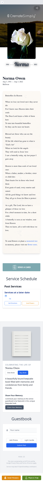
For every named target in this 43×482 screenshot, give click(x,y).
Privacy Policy (15, 463)
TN (10, 299)
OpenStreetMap (24, 467)
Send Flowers (30, 303)
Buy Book (23, 373)
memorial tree (31, 241)
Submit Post (21, 445)
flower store (32, 244)
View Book (11, 373)
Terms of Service (27, 463)
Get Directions (12, 303)
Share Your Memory (14, 407)
